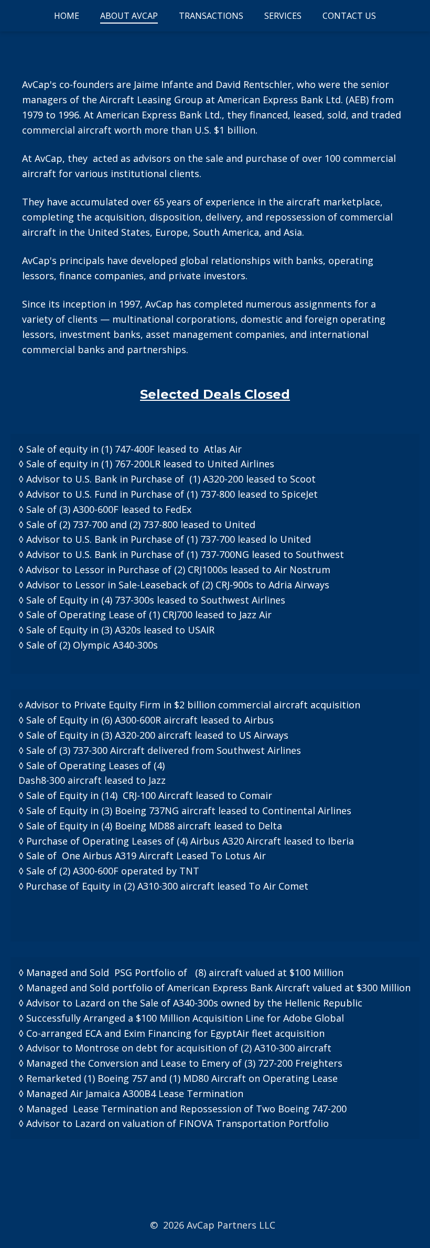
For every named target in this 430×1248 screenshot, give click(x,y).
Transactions (211, 15)
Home (66, 15)
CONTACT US (349, 15)
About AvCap (129, 15)
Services (283, 15)
